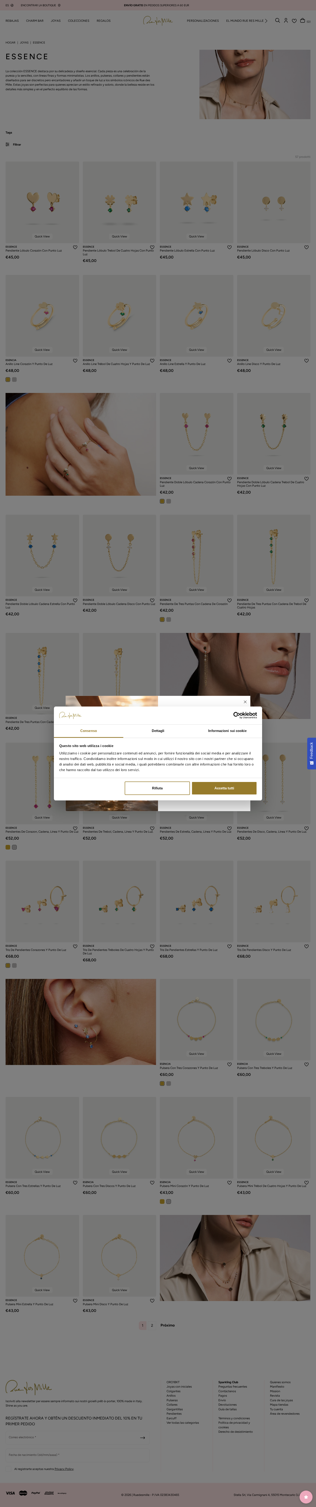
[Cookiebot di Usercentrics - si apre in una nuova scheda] (237, 715)
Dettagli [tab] (158, 731)
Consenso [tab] (88, 731)
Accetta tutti (224, 788)
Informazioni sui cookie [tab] (227, 731)
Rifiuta (157, 788)
